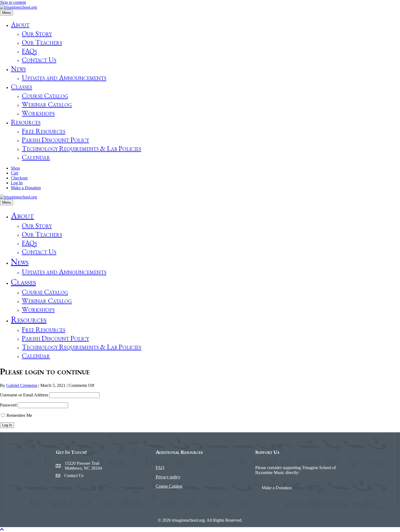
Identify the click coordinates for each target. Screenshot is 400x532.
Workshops (38, 113)
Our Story (37, 33)
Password (8, 405)
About (20, 24)
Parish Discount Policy (55, 139)
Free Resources (43, 131)
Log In (17, 183)
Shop (15, 168)
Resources (26, 122)
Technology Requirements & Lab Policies (81, 148)
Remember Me (18, 415)
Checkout (19, 178)
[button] (2, 529)
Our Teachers (42, 42)
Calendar (36, 157)
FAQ (160, 467)
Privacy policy (168, 477)
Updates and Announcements (64, 77)
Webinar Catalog (47, 104)
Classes (21, 86)
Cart (14, 173)
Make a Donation (26, 187)
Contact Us (39, 59)
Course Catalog (45, 95)
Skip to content (13, 2)
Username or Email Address (24, 395)
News (18, 68)
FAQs (29, 51)
